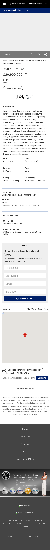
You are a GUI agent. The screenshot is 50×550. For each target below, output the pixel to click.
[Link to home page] (17, 4)
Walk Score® (29, 389)
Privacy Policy (32, 521)
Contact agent (9, 54)
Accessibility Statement (16, 523)
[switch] (33, 54)
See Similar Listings (13, 88)
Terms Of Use (15, 521)
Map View (31, 309)
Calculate (42, 378)
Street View (43, 309)
